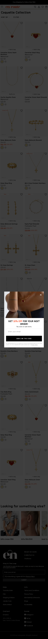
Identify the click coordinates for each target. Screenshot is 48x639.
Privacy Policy (34, 344)
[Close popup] (40, 294)
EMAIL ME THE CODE (24, 338)
